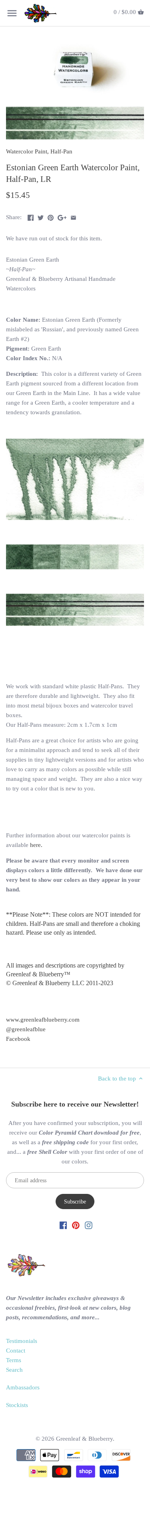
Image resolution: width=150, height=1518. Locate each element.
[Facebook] (63, 1225)
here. (36, 845)
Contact (15, 1350)
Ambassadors (23, 1387)
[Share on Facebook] (31, 216)
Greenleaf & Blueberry (84, 1438)
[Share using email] (73, 216)
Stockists (17, 1405)
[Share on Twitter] (41, 216)
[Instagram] (88, 1225)
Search (14, 1370)
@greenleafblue (26, 1029)
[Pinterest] (76, 1225)
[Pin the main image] (51, 216)
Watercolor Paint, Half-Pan (39, 151)
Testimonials (21, 1341)
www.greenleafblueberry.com (43, 1019)
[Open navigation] (12, 13)
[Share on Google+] (62, 216)
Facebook (18, 1039)
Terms (13, 1360)
